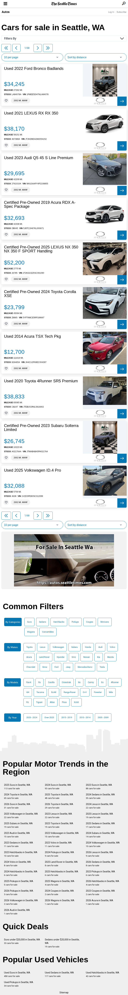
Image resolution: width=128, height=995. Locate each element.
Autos (6, 12)
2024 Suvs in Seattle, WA (58, 787)
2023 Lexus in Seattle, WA (58, 815)
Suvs (29, 622)
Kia (98, 657)
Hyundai (60, 657)
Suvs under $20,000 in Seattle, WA (22, 941)
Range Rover (70, 692)
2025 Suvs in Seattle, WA (17, 787)
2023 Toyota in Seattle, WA (59, 825)
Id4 (27, 692)
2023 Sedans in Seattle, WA (18, 844)
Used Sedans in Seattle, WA (59, 974)
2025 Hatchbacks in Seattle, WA (61, 873)
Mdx (111, 692)
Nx (79, 682)
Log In (111, 11)
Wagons (31, 632)
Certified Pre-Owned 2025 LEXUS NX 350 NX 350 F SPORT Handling (41, 249)
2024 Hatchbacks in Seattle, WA (20, 873)
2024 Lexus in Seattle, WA (99, 806)
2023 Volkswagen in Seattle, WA (62, 835)
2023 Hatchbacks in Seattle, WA (20, 854)
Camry (91, 682)
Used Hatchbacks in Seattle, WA (102, 974)
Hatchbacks (58, 622)
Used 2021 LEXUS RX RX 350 (31, 113)
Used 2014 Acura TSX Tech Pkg (32, 336)
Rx (39, 682)
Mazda (110, 657)
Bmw (44, 667)
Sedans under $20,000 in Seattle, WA (62, 943)
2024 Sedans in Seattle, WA (100, 796)
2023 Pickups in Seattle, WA (100, 873)
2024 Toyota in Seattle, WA (18, 796)
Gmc (74, 657)
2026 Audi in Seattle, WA (17, 912)
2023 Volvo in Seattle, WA (58, 844)
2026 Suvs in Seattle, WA (17, 806)
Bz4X (53, 692)
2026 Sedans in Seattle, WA (100, 864)
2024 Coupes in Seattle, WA (59, 892)
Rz (27, 702)
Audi (100, 647)
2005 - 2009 (103, 717)
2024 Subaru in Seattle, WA (100, 835)
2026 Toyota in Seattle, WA (59, 806)
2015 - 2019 (66, 717)
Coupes (89, 622)
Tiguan (39, 702)
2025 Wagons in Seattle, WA (59, 883)
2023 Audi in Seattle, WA (17, 835)
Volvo (112, 647)
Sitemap (64, 992)
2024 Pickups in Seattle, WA (59, 854)
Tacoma (40, 692)
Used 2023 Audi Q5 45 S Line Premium (38, 158)
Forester (98, 692)
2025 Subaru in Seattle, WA (18, 825)
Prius (64, 702)
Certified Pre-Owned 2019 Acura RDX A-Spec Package (40, 204)
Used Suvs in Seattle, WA (17, 974)
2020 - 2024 (31, 717)
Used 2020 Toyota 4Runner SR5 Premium (41, 381)
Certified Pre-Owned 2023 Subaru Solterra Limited (41, 428)
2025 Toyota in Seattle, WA (59, 796)
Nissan (86, 657)
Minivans (104, 622)
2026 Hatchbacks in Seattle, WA (102, 883)
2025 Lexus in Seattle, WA (99, 815)
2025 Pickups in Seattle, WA (18, 883)
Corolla (51, 682)
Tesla (102, 667)
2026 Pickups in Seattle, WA (18, 892)
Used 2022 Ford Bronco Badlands (34, 69)
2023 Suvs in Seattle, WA (99, 787)
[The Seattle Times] (64, 4)
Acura (29, 657)
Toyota (29, 647)
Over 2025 (49, 717)
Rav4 (28, 682)
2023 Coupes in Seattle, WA (100, 892)
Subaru (74, 647)
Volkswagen (58, 647)
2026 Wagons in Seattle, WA (59, 902)
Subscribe (121, 11)
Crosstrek (66, 682)
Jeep (68, 667)
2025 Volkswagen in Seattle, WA (21, 815)
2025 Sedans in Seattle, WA (100, 825)
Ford (56, 667)
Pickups (75, 622)
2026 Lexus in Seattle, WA (99, 854)
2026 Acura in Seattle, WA (99, 902)
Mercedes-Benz (85, 667)
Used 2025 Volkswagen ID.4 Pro (32, 470)
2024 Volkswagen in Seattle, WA (103, 844)
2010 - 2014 (85, 717)
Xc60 (76, 702)
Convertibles (48, 632)
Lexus (42, 647)
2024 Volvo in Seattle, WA (17, 864)
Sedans (42, 622)
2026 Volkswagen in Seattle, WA (21, 902)
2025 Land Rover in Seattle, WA (61, 864)
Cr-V (85, 692)
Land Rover (44, 657)
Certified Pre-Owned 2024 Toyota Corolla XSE (40, 294)
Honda (88, 647)
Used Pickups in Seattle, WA (18, 984)
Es (102, 682)
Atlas (52, 702)
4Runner (115, 682)
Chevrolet (30, 667)
